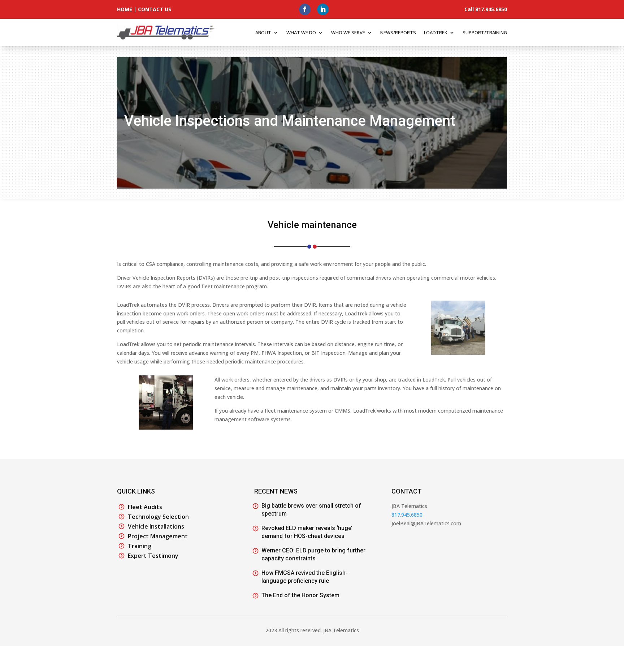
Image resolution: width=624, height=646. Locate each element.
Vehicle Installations (156, 526)
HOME (124, 9)
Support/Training (485, 32)
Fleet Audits (145, 507)
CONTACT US (154, 9)
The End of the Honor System (300, 595)
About (263, 32)
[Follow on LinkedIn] (323, 9)
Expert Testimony (153, 556)
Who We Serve (348, 32)
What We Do (301, 32)
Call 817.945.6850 (485, 9)
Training (139, 546)
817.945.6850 (406, 514)
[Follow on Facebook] (305, 9)
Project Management (158, 536)
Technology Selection (158, 517)
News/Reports (398, 32)
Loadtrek (435, 32)
